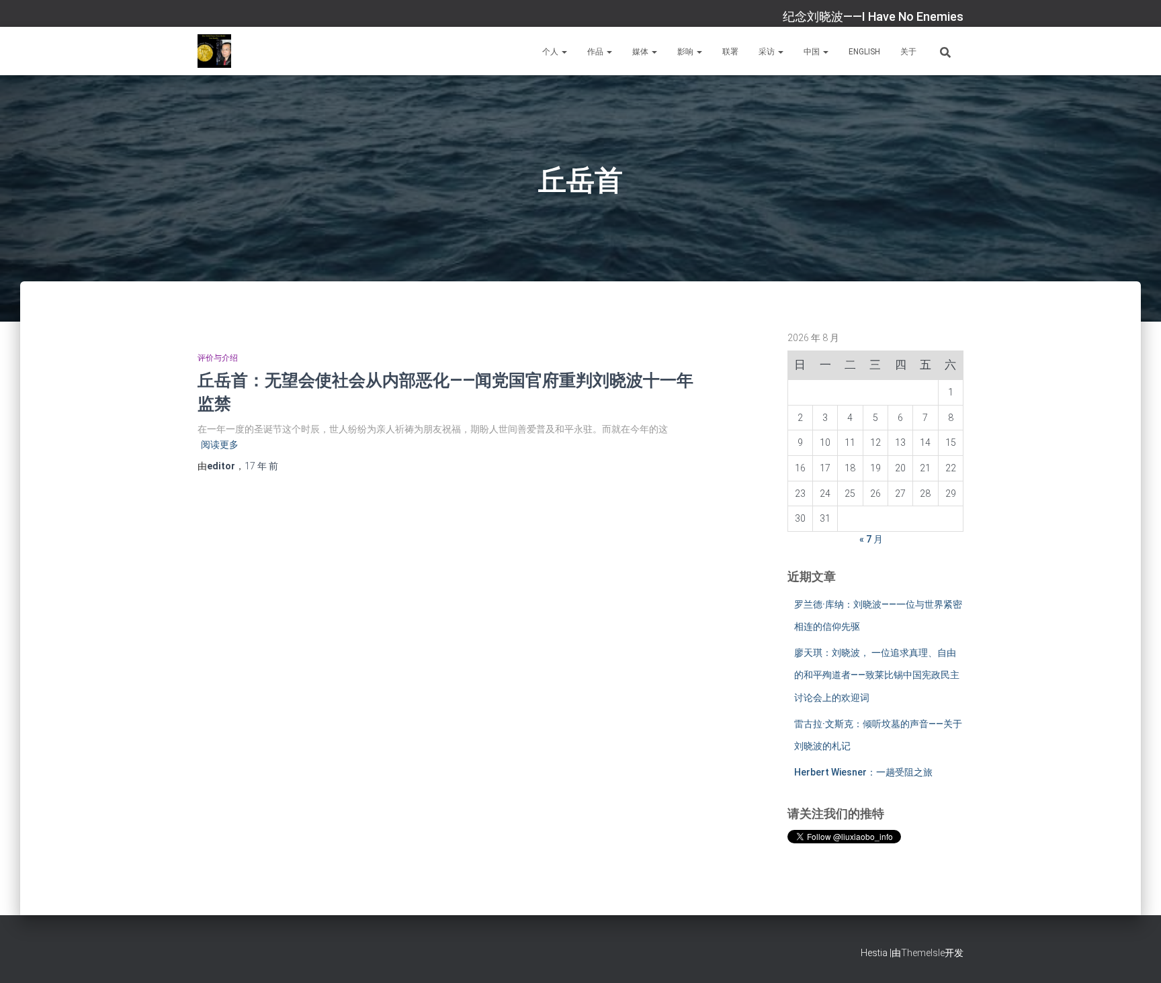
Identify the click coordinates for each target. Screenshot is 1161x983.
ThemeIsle (923, 952)
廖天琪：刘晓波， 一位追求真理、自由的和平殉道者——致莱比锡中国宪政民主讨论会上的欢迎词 (876, 675)
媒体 (641, 51)
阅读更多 (220, 444)
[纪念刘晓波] (214, 51)
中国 (813, 51)
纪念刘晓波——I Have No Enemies (873, 16)
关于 (908, 51)
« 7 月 (871, 539)
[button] (563, 51)
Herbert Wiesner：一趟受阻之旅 (863, 772)
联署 (730, 51)
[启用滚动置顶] (1134, 956)
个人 (551, 51)
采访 (768, 51)
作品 (596, 51)
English (864, 51)
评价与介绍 (218, 358)
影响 (686, 51)
